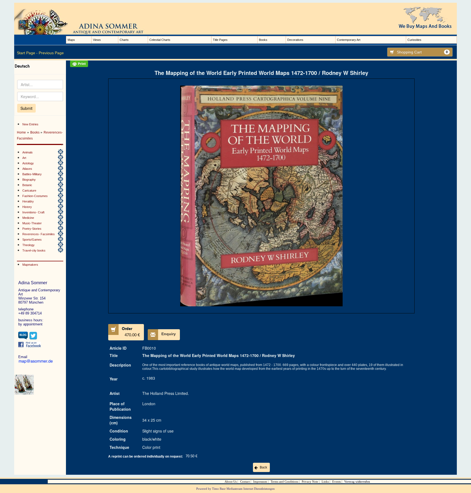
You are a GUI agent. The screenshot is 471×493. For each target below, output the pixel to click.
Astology (28, 163)
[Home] (85, 21)
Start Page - (27, 53)
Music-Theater (32, 223)
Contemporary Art (348, 39)
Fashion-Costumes (35, 196)
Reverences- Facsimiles (38, 234)
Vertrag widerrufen (357, 481)
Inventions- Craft (33, 212)
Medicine (28, 217)
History (27, 206)
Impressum (260, 481)
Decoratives (295, 39)
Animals (27, 152)
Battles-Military (32, 174)
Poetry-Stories (31, 228)
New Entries (30, 124)
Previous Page (51, 53)
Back (263, 467)
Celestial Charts (159, 39)
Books (263, 39)
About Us (231, 481)
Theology (28, 245)
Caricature (29, 190)
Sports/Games (32, 239)
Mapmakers (30, 264)
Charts (124, 39)
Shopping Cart (422, 52)
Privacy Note (310, 481)
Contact (245, 481)
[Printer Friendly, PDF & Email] (261, 64)
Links (325, 481)
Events (336, 481)
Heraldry (28, 201)
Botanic (27, 185)
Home (21, 132)
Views (97, 39)
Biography (29, 179)
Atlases (27, 168)
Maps (71, 39)
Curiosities (414, 39)
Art (24, 157)
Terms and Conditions (284, 481)
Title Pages (220, 39)
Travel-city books (34, 250)
